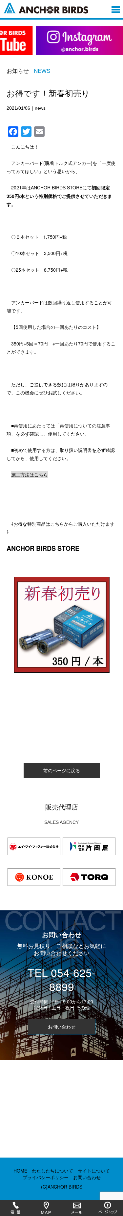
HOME (20, 1170)
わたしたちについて (52, 1170)
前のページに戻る (61, 770)
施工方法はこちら (29, 474)
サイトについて (94, 1170)
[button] (116, 8)
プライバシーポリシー (46, 1177)
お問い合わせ (61, 1026)
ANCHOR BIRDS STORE (43, 548)
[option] (61, 44)
